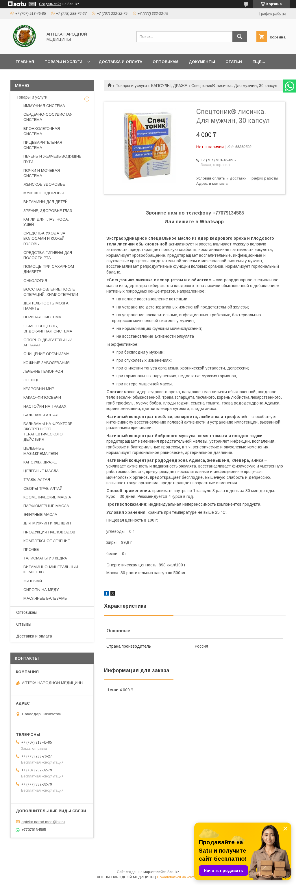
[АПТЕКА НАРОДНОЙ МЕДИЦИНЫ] (25, 47)
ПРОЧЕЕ (31, 549)
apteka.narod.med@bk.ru (43, 821)
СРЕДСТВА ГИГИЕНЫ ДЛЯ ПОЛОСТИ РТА (47, 255)
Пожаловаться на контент (178, 877)
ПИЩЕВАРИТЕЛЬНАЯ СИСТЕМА (42, 145)
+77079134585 (228, 213)
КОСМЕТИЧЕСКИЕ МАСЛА (47, 497)
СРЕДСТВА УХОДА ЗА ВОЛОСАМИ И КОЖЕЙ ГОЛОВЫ (44, 238)
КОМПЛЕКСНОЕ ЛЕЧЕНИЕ (46, 541)
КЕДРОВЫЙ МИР (38, 389)
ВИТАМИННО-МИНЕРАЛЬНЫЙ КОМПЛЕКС (50, 569)
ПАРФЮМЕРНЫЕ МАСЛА (46, 506)
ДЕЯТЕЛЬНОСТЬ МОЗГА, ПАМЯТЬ (46, 306)
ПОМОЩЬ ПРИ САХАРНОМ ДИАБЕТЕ (48, 269)
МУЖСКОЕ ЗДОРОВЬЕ (44, 193)
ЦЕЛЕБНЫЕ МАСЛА (41, 471)
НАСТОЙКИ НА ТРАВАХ (44, 406)
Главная (25, 62)
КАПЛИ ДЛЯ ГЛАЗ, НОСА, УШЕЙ (46, 222)
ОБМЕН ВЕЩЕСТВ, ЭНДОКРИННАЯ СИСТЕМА (47, 328)
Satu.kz (173, 872)
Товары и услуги (63, 62)
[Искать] (239, 36)
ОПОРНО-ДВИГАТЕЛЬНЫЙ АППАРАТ (47, 342)
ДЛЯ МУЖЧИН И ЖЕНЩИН (47, 523)
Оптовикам (165, 62)
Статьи (233, 62)
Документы (202, 62)
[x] (112, 594)
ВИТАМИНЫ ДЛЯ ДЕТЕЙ (45, 201)
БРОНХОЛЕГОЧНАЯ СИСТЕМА (41, 131)
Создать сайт (50, 4)
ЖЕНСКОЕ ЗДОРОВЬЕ (44, 184)
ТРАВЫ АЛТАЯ (36, 479)
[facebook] (106, 594)
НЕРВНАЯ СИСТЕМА (42, 317)
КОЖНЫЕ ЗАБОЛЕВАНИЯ (46, 363)
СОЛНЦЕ (31, 380)
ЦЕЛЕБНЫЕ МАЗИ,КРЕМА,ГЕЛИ (40, 451)
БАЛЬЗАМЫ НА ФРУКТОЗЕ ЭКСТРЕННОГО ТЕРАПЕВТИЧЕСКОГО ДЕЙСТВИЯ (47, 432)
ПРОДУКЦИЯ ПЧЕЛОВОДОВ (49, 532)
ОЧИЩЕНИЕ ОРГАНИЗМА (46, 354)
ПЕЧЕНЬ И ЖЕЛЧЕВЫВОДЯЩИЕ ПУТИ (52, 159)
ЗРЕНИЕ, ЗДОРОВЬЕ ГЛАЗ (47, 210)
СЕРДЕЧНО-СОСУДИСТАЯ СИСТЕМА (48, 117)
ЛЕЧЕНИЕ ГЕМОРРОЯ (43, 371)
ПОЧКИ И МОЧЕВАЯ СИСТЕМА (41, 173)
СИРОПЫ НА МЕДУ (41, 589)
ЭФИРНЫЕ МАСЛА (40, 514)
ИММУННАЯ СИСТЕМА (44, 106)
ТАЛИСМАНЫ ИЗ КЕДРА (45, 558)
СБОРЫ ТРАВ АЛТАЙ (42, 488)
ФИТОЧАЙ (32, 581)
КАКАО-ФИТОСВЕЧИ (42, 397)
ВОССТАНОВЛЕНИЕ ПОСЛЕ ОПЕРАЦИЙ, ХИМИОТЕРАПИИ (50, 292)
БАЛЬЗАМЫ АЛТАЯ (40, 415)
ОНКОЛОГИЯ (35, 280)
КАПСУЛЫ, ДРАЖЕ (169, 85)
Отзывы (23, 624)
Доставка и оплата (120, 62)
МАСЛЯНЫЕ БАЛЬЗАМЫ (45, 598)
